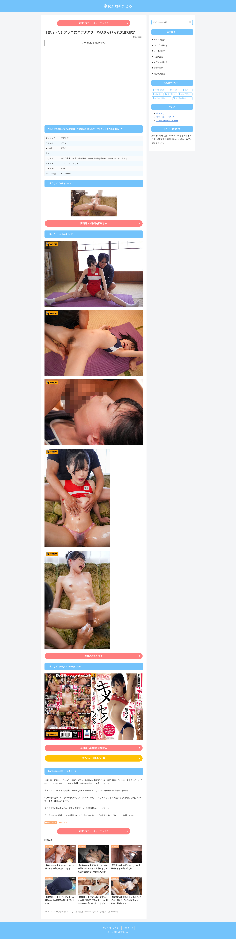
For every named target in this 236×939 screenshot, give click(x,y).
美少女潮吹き (51, 822)
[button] (190, 22)
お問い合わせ (128, 928)
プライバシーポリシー (111, 928)
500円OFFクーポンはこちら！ (94, 23)
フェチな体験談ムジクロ (167, 121)
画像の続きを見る (94, 656)
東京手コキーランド (165, 117)
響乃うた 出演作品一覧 (93, 758)
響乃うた (64, 822)
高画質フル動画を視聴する (93, 223)
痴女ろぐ (160, 113)
